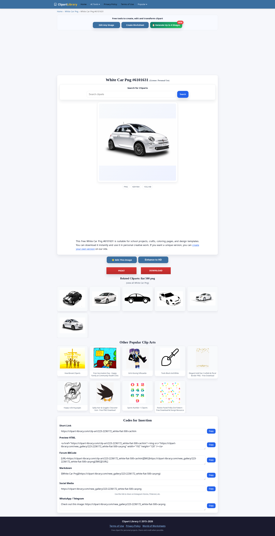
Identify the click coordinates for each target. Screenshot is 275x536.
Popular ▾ (142, 4)
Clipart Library (130, 521)
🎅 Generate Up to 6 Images (167, 24)
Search (183, 94)
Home (84, 4)
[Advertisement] (137, 53)
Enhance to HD (153, 259)
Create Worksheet (135, 25)
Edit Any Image (106, 25)
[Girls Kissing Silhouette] (137, 358)
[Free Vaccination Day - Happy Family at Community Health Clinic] (105, 358)
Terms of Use (127, 4)
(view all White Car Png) (137, 282)
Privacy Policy (110, 4)
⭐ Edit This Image (122, 259)
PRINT (121, 270)
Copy (211, 431)
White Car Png (71, 11)
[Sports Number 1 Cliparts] (137, 392)
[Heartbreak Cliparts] (72, 358)
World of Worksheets (154, 526)
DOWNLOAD (155, 270)
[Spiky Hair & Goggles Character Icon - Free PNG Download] (105, 392)
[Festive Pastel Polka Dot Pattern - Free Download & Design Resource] (170, 392)
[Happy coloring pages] (72, 392)
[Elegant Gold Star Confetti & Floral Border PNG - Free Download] (202, 358)
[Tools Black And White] (170, 358)
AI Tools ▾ (95, 4)
